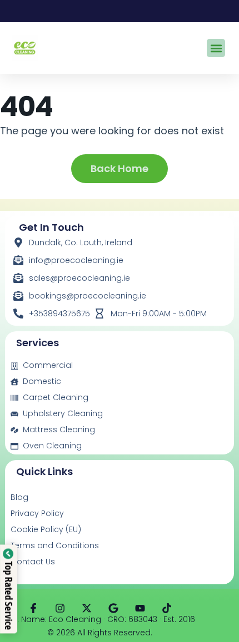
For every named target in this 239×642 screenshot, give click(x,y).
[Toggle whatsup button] (207, 618)
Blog (19, 497)
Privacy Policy (37, 513)
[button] (216, 48)
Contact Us (33, 561)
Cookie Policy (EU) (46, 529)
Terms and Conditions (55, 545)
